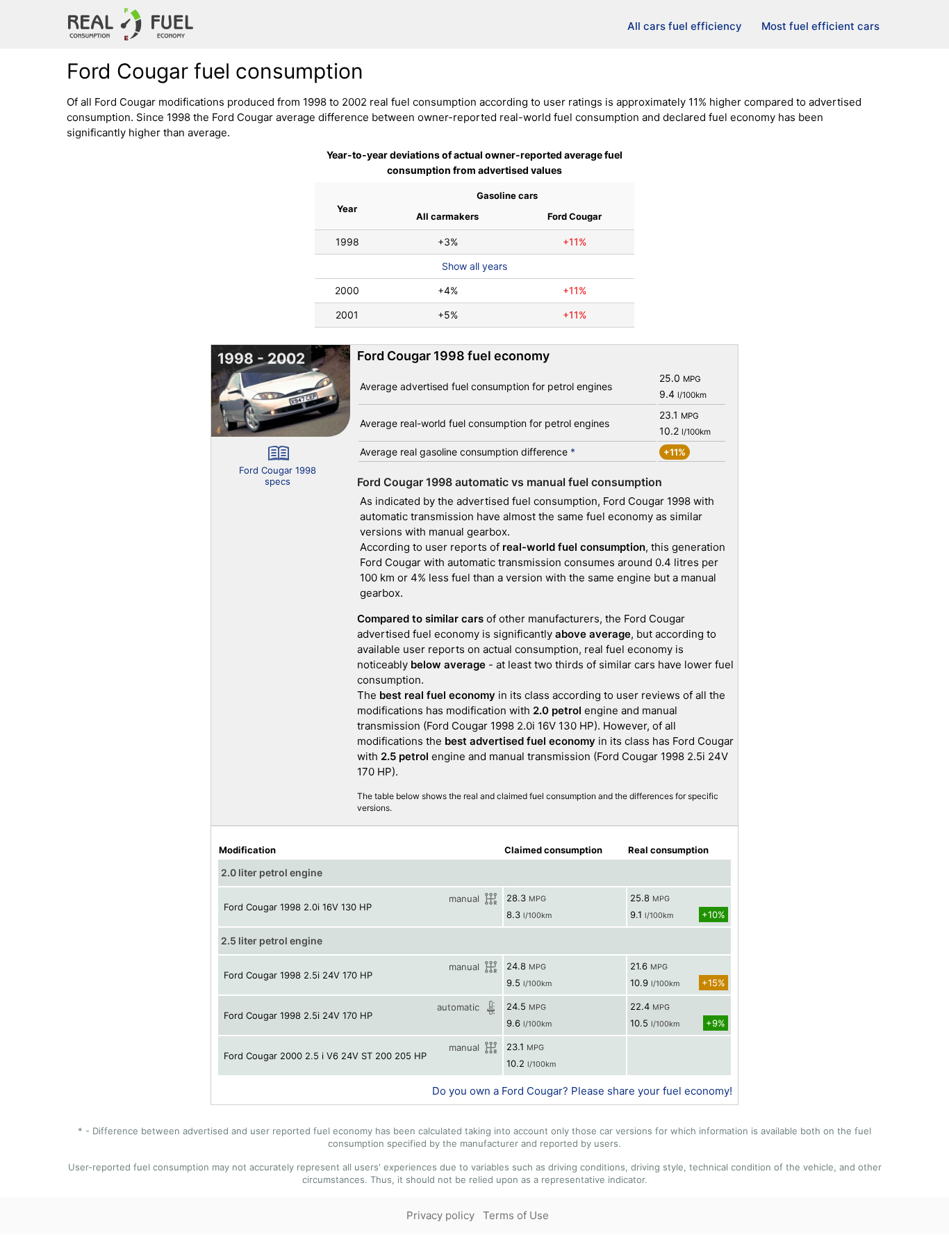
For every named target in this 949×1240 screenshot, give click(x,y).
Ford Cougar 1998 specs (277, 476)
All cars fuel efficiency (684, 26)
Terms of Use (516, 1215)
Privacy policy (440, 1215)
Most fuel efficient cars (820, 26)
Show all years (474, 266)
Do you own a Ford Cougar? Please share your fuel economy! (582, 1090)
